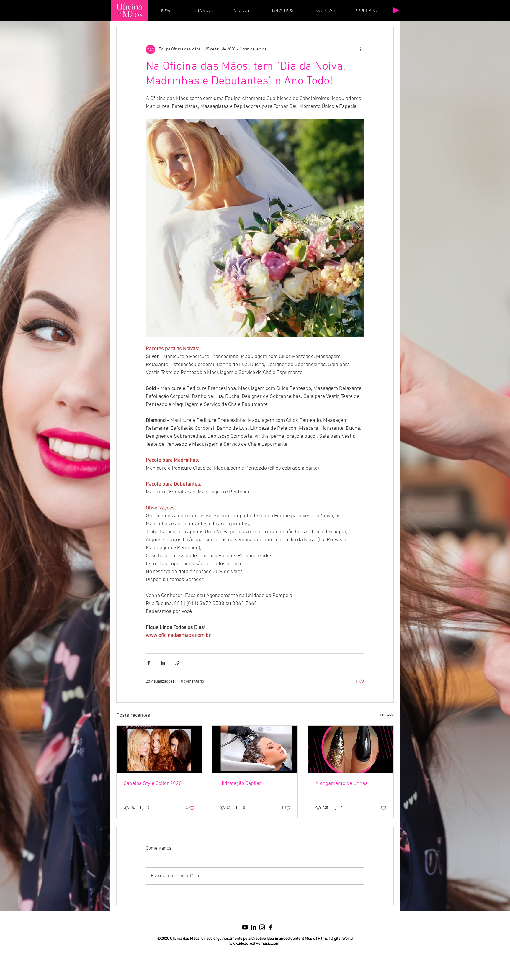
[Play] (396, 10)
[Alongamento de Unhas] (350, 749)
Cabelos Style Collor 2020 (153, 783)
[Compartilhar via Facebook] (148, 663)
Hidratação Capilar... (242, 783)
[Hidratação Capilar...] (255, 749)
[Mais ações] (360, 49)
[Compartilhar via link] (177, 663)
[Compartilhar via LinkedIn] (163, 663)
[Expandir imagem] (255, 228)
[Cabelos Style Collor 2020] (159, 749)
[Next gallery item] (357, 228)
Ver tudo (386, 714)
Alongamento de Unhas (341, 783)
